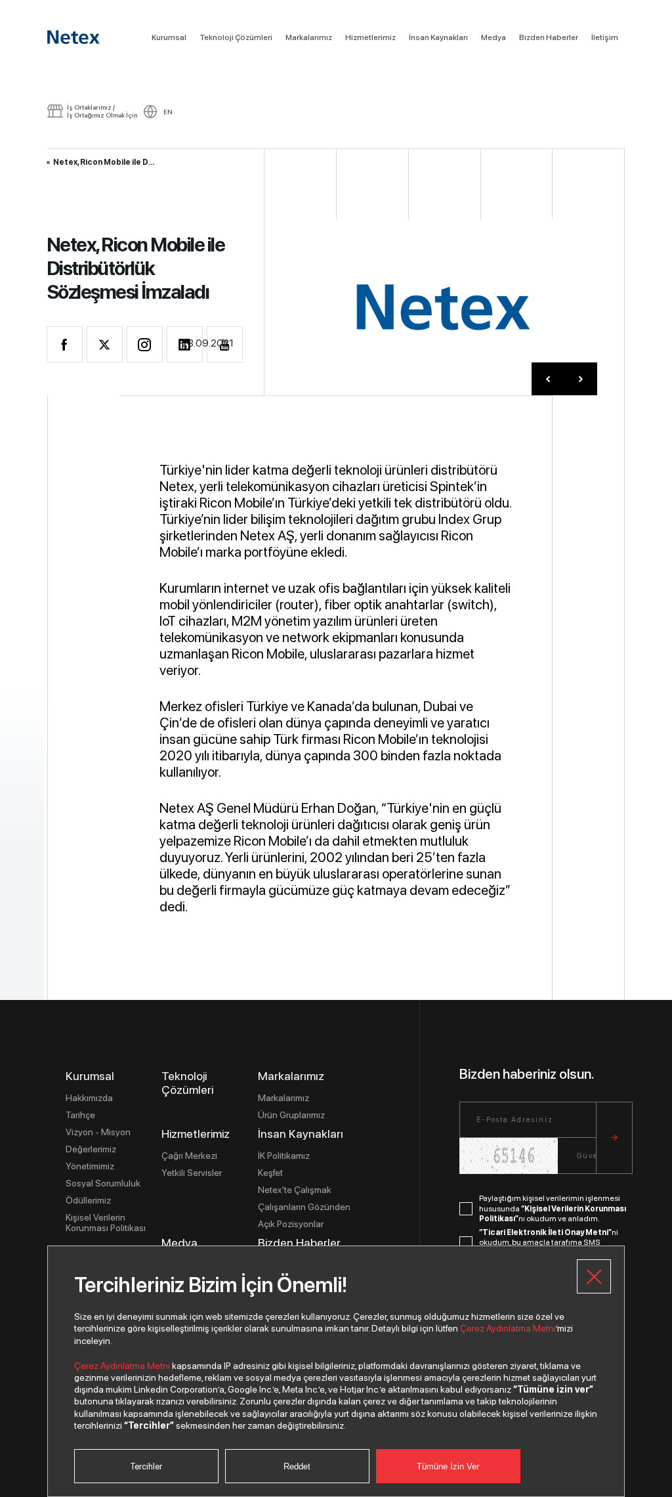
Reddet (297, 1466)
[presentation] (548, 378)
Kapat (594, 1276)
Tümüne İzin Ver (448, 1466)
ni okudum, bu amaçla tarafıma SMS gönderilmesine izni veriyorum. (548, 1242)
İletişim (604, 37)
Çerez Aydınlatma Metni (508, 1328)
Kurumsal (169, 37)
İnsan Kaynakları (438, 37)
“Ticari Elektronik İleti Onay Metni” (545, 1232)
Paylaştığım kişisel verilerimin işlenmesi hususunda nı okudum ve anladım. (552, 1208)
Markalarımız (308, 37)
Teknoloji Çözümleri (236, 37)
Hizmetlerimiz (370, 37)
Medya (493, 37)
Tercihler (146, 1466)
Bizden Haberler (548, 37)
